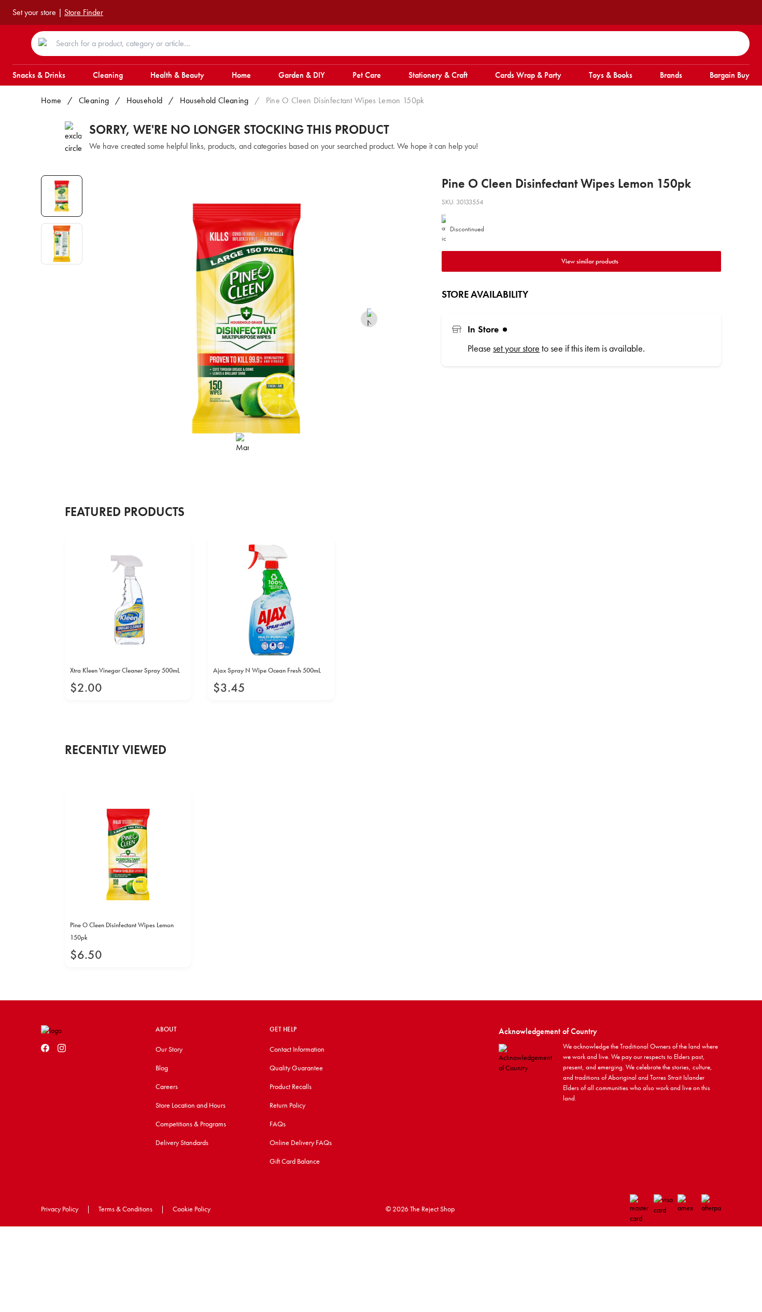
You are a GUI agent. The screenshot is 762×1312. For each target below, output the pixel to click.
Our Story (169, 1049)
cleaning (94, 100)
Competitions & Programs (191, 1123)
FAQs (278, 1123)
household (144, 100)
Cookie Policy (191, 1208)
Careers (167, 1086)
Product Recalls (291, 1086)
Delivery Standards (182, 1142)
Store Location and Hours (190, 1105)
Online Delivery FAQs (301, 1142)
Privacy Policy (59, 1208)
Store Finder (83, 12)
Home (51, 100)
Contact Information (297, 1049)
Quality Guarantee (296, 1067)
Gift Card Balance (295, 1161)
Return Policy (287, 1105)
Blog (162, 1067)
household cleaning (214, 100)
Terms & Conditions (125, 1208)
